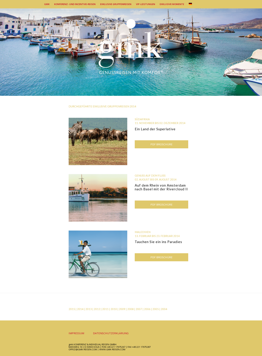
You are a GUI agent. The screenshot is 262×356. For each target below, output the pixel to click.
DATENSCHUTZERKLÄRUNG (111, 333)
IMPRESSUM (76, 333)
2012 (97, 309)
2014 (80, 309)
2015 (72, 309)
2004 (164, 309)
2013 (88, 309)
